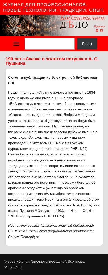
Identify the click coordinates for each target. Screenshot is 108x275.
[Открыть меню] (16, 43)
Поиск (87, 44)
